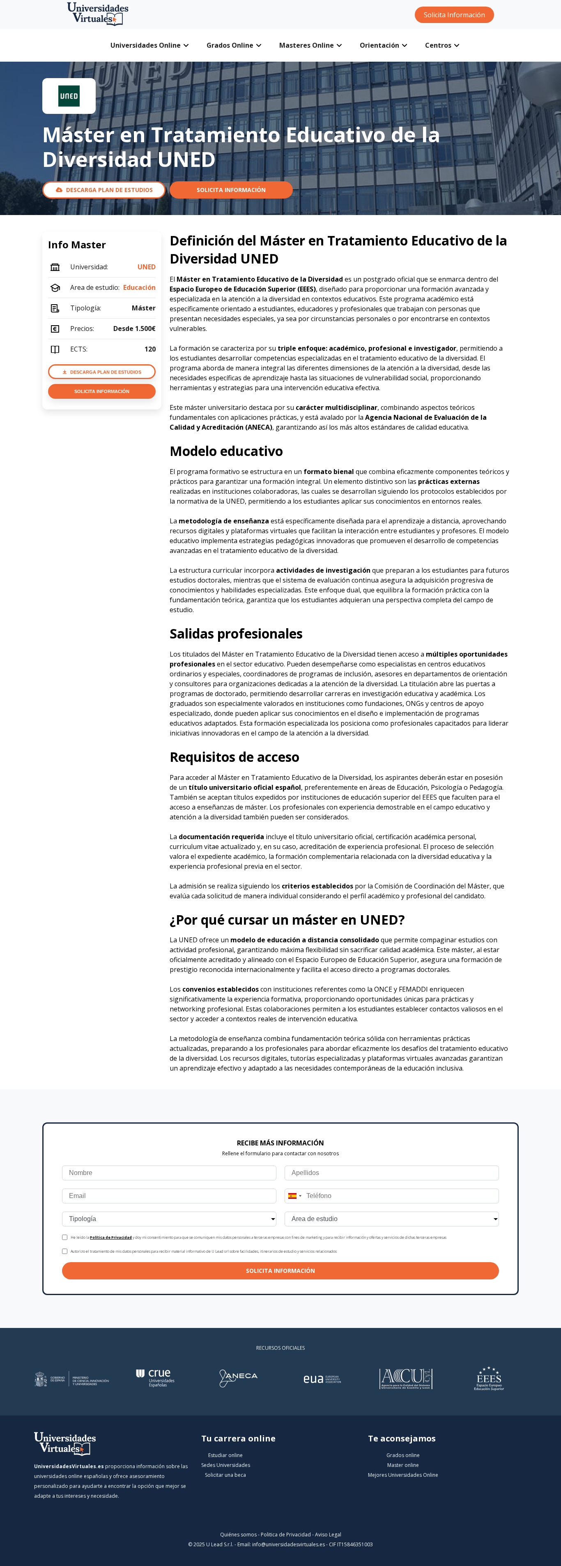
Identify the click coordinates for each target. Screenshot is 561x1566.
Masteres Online (306, 45)
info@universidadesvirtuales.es (288, 1544)
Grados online (403, 1455)
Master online (403, 1465)
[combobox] (294, 1196)
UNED (147, 266)
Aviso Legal (328, 1534)
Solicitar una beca (225, 1474)
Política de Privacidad (111, 1237)
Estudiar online (225, 1455)
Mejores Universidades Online (403, 1474)
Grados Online (230, 45)
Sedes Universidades (225, 1465)
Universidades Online (145, 45)
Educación (139, 287)
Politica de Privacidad (286, 1534)
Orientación (379, 45)
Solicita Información (454, 14)
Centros (438, 45)
